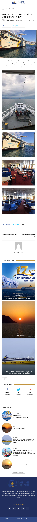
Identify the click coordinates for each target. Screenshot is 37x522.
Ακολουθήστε (18, 388)
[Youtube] (27, 508)
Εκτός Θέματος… (18, 295)
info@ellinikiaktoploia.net (21, 501)
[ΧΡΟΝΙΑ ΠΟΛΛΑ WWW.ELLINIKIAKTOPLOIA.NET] (18, 281)
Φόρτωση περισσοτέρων (18, 472)
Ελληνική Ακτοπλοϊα (10, 20)
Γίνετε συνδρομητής (30, 388)
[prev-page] (3, 378)
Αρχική (3, 9)
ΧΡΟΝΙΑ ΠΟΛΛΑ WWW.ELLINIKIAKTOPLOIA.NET (18, 298)
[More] (23, 26)
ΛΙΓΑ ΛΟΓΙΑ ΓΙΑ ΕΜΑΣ (18, 504)
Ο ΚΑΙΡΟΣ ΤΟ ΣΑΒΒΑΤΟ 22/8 (20, 465)
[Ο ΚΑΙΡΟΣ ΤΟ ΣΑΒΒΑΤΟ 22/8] (7, 464)
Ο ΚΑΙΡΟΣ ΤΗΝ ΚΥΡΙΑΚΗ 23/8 (18, 335)
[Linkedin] (18, 508)
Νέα (7, 9)
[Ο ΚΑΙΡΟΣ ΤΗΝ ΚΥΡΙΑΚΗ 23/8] (18, 319)
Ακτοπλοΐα (11, 9)
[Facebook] (9, 508)
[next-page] (5, 378)
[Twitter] (23, 508)
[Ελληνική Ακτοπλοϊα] (3, 20)
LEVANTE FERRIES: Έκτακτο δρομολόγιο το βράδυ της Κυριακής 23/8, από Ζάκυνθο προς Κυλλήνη (18, 372)
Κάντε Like (7, 388)
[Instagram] (14, 508)
